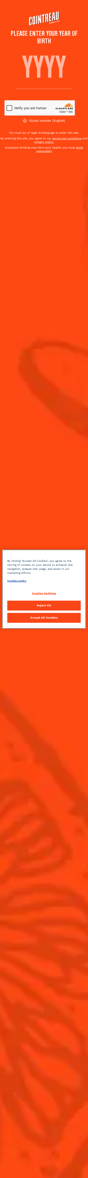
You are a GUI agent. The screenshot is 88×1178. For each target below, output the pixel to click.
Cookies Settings (44, 593)
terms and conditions (66, 138)
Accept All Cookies (43, 617)
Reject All (44, 605)
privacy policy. (44, 142)
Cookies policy (16, 581)
